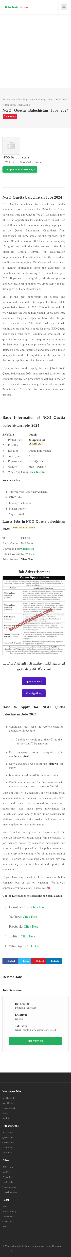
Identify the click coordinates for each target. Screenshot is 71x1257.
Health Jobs (7, 1181)
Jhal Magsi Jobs (44, 99)
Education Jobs (9, 1191)
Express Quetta (9, 1107)
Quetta (19, 1019)
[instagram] (17, 1251)
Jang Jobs (28, 99)
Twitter (26, 961)
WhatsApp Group (34, 693)
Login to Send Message (21, 169)
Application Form (34, 681)
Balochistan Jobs (11, 99)
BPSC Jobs (7, 1167)
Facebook (11, 961)
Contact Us (7, 1221)
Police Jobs (7, 1177)
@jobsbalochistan (30, 162)
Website (10, 162)
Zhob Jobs (7, 1147)
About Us (6, 1226)
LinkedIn (55, 961)
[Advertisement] (35, 50)
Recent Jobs (7, 1132)
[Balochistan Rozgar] (17, 4)
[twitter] (6, 1251)
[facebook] (11, 1251)
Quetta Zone (23, 104)
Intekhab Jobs (8, 1098)
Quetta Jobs (8, 104)
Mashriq (6, 1117)
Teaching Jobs (9, 1186)
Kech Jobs (7, 1152)
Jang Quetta (7, 1103)
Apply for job (35, 1040)
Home (5, 1206)
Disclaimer (7, 1216)
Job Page (6, 1172)
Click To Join (37, 472)
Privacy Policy (9, 1211)
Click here (38, 907)
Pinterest (40, 961)
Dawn (5, 1112)
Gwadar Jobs (8, 1142)
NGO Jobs (61, 99)
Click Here (27, 549)
